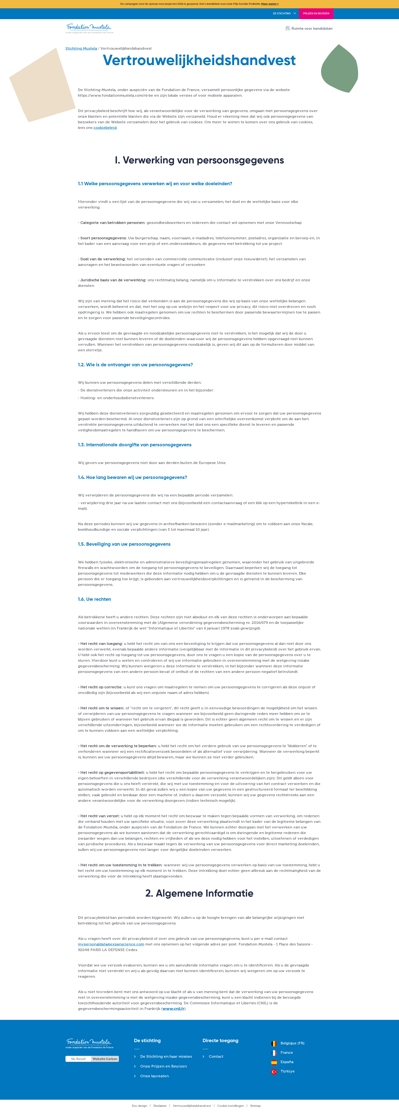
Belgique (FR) (292, 1043)
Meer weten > (270, 4)
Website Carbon (105, 1059)
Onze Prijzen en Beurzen (163, 1066)
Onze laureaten (154, 1076)
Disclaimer (160, 1105)
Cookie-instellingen (230, 1105)
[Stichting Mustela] (90, 29)
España (287, 1062)
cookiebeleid (105, 127)
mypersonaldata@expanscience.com (111, 944)
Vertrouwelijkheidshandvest (192, 1105)
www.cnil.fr (173, 1008)
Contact (216, 1056)
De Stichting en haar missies (166, 1056)
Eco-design (139, 1105)
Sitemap (255, 1105)
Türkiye (288, 1071)
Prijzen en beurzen (316, 13)
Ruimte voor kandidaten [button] (312, 29)
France (287, 1052)
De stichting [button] (282, 13)
